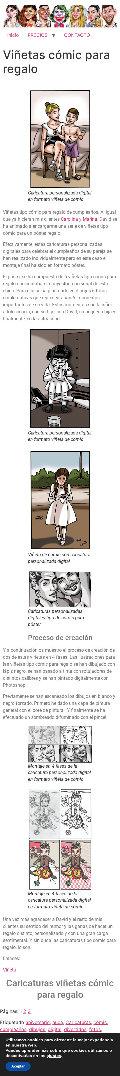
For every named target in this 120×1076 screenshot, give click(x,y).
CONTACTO (77, 35)
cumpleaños (13, 1029)
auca (57, 1022)
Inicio (13, 35)
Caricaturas (78, 1022)
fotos (95, 1029)
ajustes (54, 1055)
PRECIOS (37, 35)
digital (54, 1029)
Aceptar (18, 1066)
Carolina (69, 219)
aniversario (38, 1022)
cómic (100, 1022)
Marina (90, 219)
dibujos (37, 1029)
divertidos (75, 1029)
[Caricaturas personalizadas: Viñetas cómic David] (60, 139)
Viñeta (9, 970)
